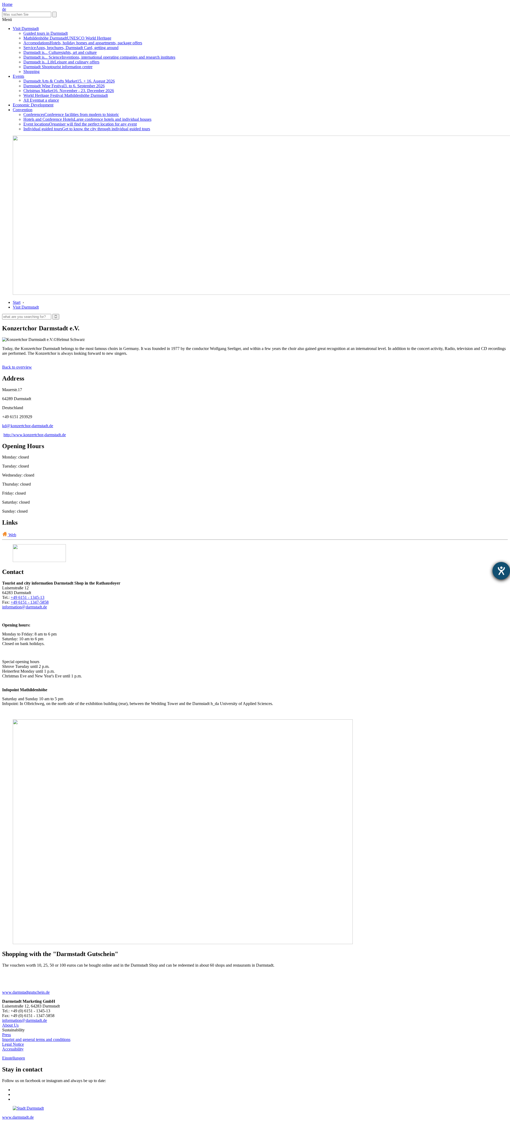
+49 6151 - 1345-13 (27, 597)
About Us (10, 1025)
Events (18, 76)
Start (16, 302)
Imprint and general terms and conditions (36, 1039)
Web (11, 535)
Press (6, 1034)
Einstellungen (13, 1058)
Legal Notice (13, 1044)
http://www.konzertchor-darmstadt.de (34, 435)
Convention (22, 109)
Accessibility (13, 1049)
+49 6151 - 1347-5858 (30, 602)
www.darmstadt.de (18, 1117)
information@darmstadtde (24, 607)
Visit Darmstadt (26, 28)
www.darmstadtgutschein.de (26, 992)
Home (7, 4)
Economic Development (33, 105)
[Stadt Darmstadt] (28, 1108)
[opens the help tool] (501, 571)
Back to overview (17, 367)
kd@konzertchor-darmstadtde (27, 425)
